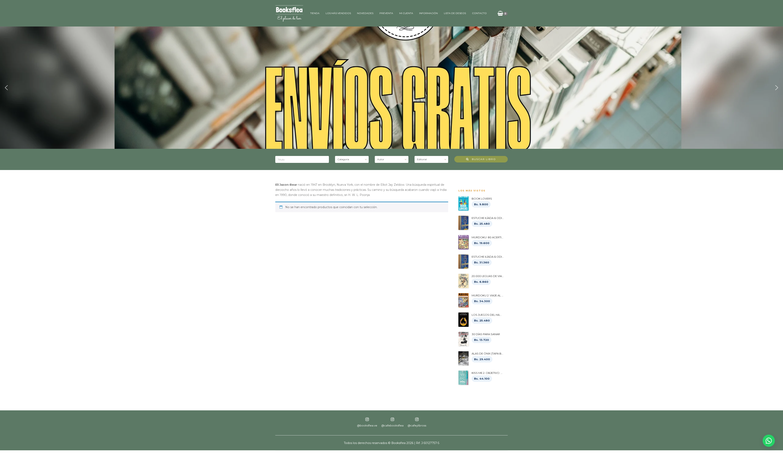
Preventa (386, 13)
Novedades (365, 13)
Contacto (479, 13)
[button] (6, 87)
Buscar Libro (482, 159)
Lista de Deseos (455, 13)
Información (428, 13)
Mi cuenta (406, 13)
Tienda (315, 13)
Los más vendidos (338, 13)
